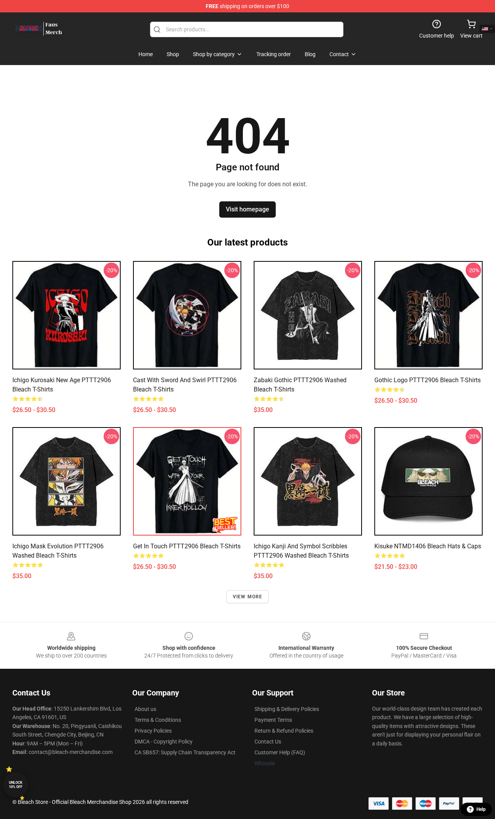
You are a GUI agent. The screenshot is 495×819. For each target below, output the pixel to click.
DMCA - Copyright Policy (164, 741)
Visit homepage (247, 209)
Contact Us (267, 741)
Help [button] (481, 809)
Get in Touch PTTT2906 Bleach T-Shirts (187, 546)
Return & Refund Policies (283, 731)
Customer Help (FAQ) (279, 752)
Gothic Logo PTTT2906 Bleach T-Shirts (427, 380)
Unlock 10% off (15, 785)
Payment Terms (273, 720)
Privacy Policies (153, 731)
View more (248, 596)
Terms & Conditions (158, 720)
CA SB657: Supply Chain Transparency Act (185, 752)
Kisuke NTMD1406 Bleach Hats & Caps (427, 546)
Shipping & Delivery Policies (286, 709)
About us (145, 709)
